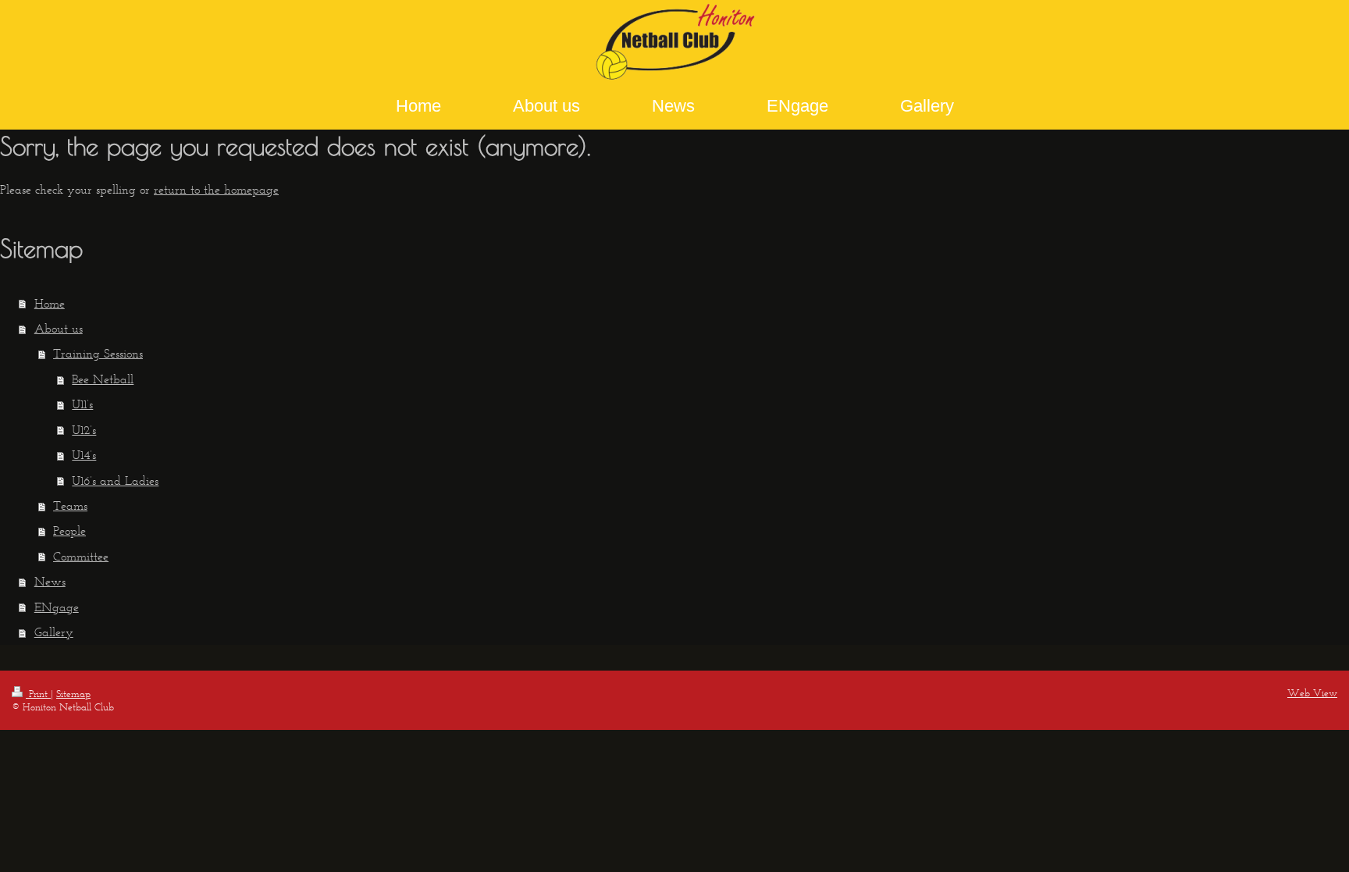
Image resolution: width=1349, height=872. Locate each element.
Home (49, 303)
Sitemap (73, 693)
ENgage (56, 607)
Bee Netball (102, 379)
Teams (70, 505)
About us (58, 328)
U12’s (84, 429)
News (50, 581)
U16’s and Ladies (115, 480)
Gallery (53, 632)
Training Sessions (98, 353)
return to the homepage (216, 189)
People (69, 530)
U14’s (84, 454)
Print (38, 693)
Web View (1312, 693)
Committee (81, 556)
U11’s (82, 404)
